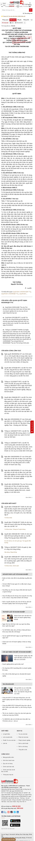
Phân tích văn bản (23, 737)
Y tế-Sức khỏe (8, 517)
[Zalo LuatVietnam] (5, 812)
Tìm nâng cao (28, 13)
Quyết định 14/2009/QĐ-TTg (10, 293)
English (25, 4)
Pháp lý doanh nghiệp (24, 740)
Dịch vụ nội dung (23, 746)
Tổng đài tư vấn (23, 749)
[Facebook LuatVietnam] (2, 812)
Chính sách (16, 565)
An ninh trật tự (8, 541)
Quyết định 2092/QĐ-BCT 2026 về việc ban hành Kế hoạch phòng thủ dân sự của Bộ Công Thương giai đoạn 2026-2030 (18, 536)
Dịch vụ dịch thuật (23, 743)
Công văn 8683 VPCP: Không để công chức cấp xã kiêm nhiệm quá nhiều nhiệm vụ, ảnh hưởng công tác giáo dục (17, 707)
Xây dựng (7, 552)
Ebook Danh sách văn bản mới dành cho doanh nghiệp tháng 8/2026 (22, 617)
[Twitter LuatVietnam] (15, 812)
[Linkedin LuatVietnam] (18, 812)
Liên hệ (5, 743)
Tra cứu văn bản (23, 734)
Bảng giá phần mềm (8, 757)
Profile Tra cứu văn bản (9, 740)
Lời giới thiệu (6, 734)
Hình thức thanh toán (8, 760)
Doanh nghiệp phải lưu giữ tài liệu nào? (13, 664)
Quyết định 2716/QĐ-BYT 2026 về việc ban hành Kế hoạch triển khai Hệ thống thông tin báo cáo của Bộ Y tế (18, 524)
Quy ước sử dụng (7, 763)
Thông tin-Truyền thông (19, 529)
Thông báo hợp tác (8, 774)
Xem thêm (29, 497)
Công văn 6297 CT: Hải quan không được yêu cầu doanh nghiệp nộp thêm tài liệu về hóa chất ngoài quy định (17, 699)
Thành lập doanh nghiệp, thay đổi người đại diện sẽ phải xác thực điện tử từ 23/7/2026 (23, 657)
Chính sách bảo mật (8, 766)
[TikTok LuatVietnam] (12, 812)
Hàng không (13, 552)
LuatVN (29, 288)
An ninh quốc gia (17, 541)
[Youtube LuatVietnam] (8, 812)
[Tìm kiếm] (30, 10)
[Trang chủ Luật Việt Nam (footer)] (16, 781)
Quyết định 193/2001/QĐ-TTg (22, 291)
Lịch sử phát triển (7, 737)
